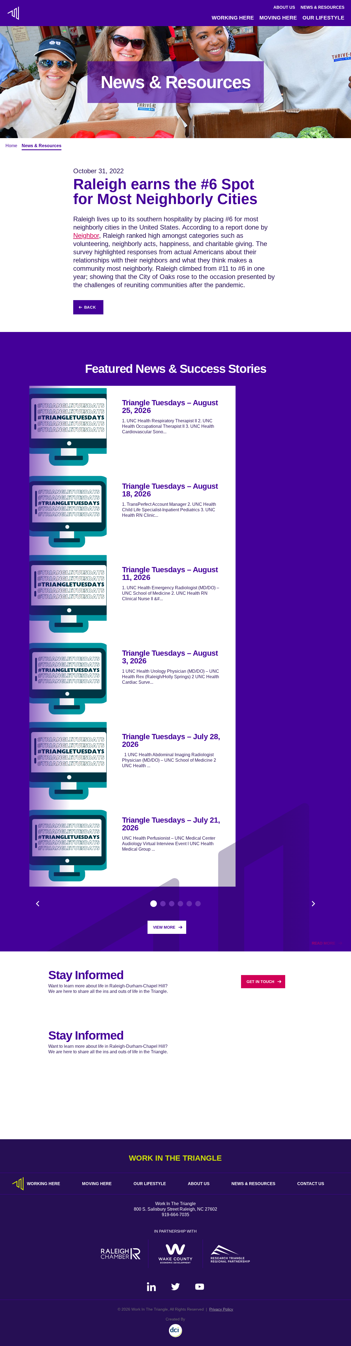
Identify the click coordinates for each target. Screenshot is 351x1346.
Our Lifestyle (323, 18)
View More (164, 927)
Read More (323, 943)
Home (11, 145)
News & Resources (322, 7)
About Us (284, 7)
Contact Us (310, 1183)
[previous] (37, 903)
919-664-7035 (175, 1214)
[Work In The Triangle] (13, 13)
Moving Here (278, 18)
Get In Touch (260, 981)
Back (90, 307)
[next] (313, 903)
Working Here (233, 18)
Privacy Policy (221, 1309)
